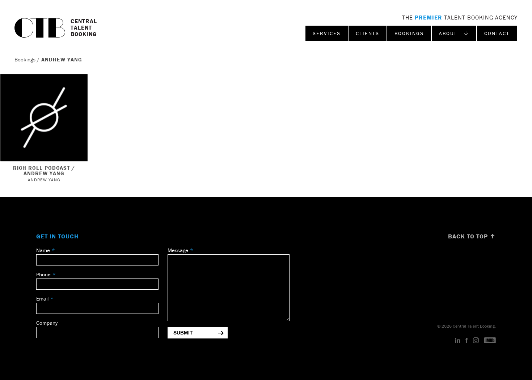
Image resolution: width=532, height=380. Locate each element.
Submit (183, 333)
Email (42, 298)
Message (178, 250)
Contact (497, 33)
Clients (367, 33)
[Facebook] (466, 341)
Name (43, 250)
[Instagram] (476, 340)
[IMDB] (490, 340)
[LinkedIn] (457, 341)
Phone (43, 274)
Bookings (409, 33)
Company (47, 322)
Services (327, 33)
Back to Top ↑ (472, 236)
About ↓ (454, 33)
